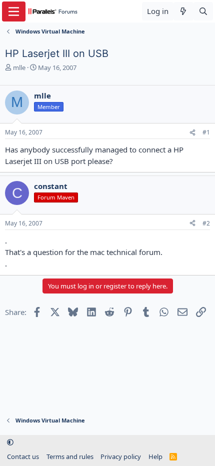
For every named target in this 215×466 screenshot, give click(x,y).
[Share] (192, 132)
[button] (10, 442)
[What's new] (183, 11)
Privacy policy (120, 456)
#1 (206, 132)
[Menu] (14, 12)
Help (155, 456)
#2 (206, 223)
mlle (19, 67)
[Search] (203, 11)
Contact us (23, 456)
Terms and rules (70, 456)
